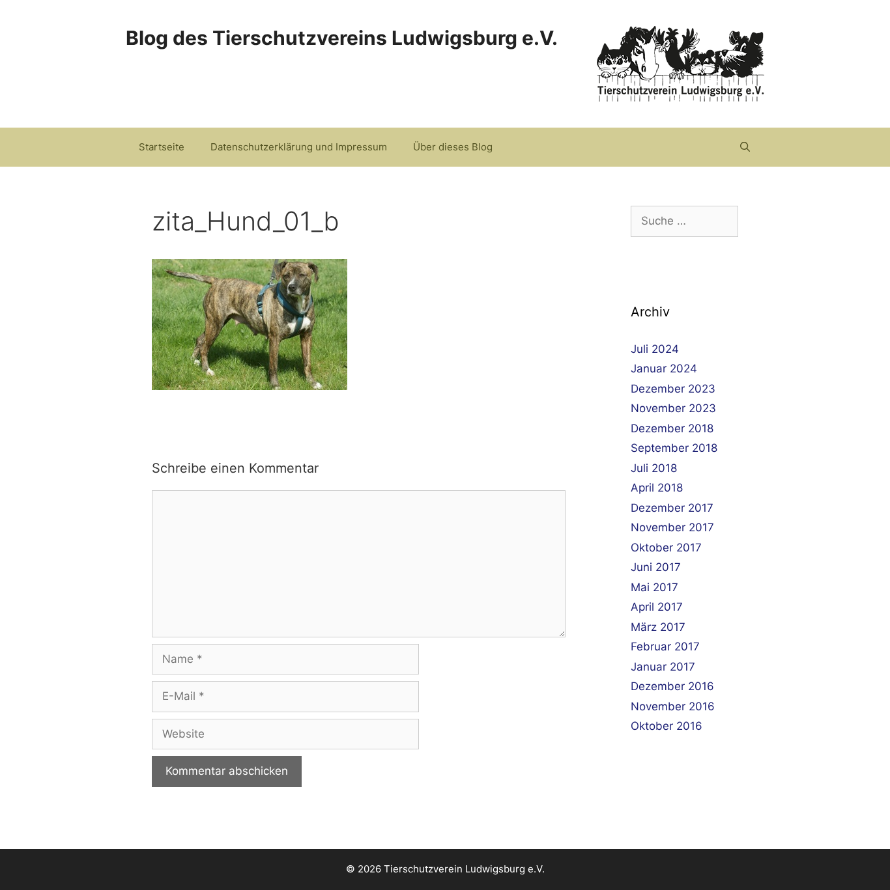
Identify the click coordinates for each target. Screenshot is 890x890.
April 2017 (657, 606)
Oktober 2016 (666, 725)
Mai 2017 (654, 587)
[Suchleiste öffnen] (745, 147)
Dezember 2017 (672, 507)
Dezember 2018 (672, 428)
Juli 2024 (655, 348)
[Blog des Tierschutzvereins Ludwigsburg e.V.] (680, 63)
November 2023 (673, 408)
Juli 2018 (654, 468)
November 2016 (673, 706)
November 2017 (672, 527)
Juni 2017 (656, 567)
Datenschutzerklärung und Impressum (298, 147)
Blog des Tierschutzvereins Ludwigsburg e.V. (342, 37)
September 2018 (674, 447)
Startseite (161, 147)
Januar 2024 (664, 368)
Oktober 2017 (666, 547)
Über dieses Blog (453, 147)
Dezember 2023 (673, 388)
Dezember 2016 (672, 686)
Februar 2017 (665, 646)
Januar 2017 (663, 666)
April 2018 (657, 487)
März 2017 (658, 626)
